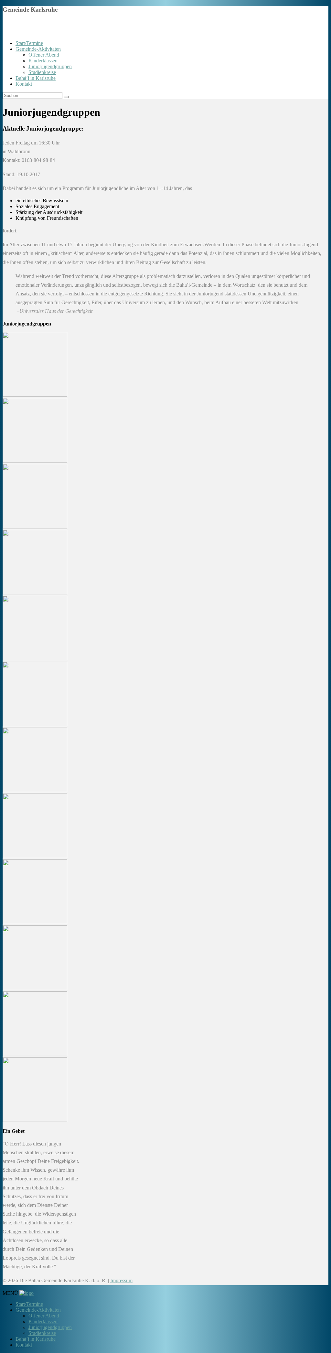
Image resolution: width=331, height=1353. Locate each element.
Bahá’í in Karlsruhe (36, 78)
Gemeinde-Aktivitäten (38, 49)
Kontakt (24, 84)
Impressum (121, 1280)
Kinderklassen (43, 60)
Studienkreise (42, 72)
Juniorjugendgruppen (50, 66)
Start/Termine (29, 43)
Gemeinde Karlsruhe (30, 9)
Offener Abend (43, 55)
